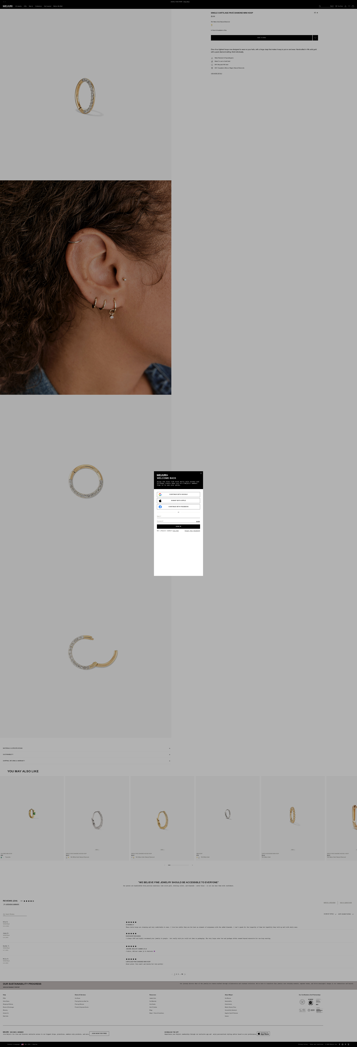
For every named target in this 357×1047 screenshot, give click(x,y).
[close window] (201, 473)
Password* (160, 521)
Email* (159, 516)
